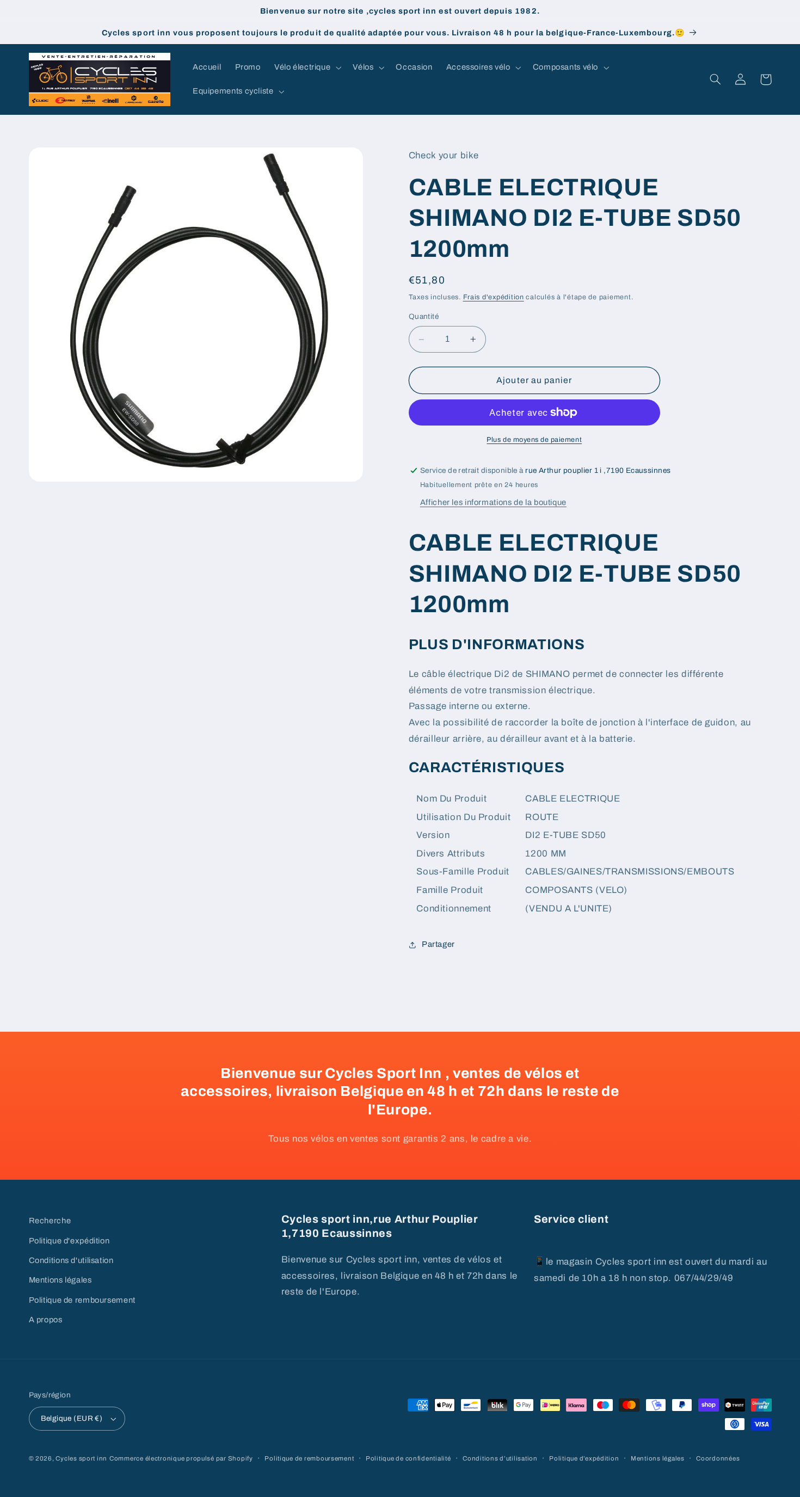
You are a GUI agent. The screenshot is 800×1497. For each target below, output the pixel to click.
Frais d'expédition (493, 297)
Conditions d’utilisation (500, 1458)
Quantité (424, 317)
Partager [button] (438, 944)
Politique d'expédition (69, 1240)
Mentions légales (60, 1280)
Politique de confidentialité (408, 1458)
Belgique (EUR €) (72, 1418)
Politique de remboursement (82, 1300)
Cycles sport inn (81, 1458)
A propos (46, 1319)
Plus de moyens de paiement (534, 439)
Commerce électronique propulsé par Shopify (181, 1458)
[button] (306, 67)
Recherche (50, 1220)
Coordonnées (718, 1458)
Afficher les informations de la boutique (493, 502)
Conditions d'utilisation (71, 1260)
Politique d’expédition (584, 1458)
